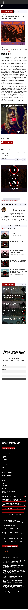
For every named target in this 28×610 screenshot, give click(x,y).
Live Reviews (4, 464)
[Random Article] (4, 14)
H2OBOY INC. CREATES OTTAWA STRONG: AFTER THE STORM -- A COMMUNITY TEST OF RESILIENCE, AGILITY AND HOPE (14, 571)
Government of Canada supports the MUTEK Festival (12, 555)
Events (3, 470)
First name (4, 365)
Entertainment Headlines (7, 472)
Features (3, 462)
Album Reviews (5, 196)
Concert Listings (5, 473)
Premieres (4, 456)
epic (15, 198)
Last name (4, 369)
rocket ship (15, 200)
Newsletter (4, 454)
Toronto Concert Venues (6, 475)
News (3, 469)
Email (3, 373)
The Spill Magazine (12, 491)
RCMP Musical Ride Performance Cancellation (13, 576)
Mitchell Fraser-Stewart (20, 204)
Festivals (3, 465)
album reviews (11, 198)
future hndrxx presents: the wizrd (7, 200)
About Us (3, 477)
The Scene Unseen (5, 486)
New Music (4, 480)
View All (23, 284)
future (18, 198)
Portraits (3, 467)
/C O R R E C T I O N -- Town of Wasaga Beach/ (12, 581)
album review (5, 198)
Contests (3, 478)
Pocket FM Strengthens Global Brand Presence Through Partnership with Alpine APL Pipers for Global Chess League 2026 (13, 586)
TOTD (3, 483)
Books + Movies (5, 461)
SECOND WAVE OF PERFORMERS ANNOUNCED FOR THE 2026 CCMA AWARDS (14, 566)
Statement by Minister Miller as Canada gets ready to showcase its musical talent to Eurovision (14, 560)
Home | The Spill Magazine (7, 453)
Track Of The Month (6, 457)
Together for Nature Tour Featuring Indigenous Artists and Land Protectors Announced (13, 592)
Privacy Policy (4, 485)
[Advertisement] (14, 337)
